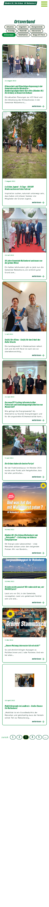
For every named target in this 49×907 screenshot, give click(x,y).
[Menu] (44, 4)
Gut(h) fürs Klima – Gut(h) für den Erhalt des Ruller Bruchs (22, 340)
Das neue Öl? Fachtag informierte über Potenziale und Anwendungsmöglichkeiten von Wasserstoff (24, 404)
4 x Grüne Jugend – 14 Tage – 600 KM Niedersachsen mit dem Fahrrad (19, 188)
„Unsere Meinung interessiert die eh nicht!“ (22, 645)
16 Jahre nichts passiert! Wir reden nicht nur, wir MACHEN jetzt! (24, 588)
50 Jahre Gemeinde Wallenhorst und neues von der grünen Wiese (23, 261)
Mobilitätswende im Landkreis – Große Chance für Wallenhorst (23, 707)
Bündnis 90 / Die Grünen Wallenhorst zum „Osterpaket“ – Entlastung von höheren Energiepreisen (21, 537)
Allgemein (23, 27)
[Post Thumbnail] (24, 61)
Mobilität (23, 31)
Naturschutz (36, 31)
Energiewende (37, 27)
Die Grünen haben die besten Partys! (19, 463)
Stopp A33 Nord (39, 35)
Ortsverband (9, 35)
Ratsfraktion (23, 35)
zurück (5, 737)
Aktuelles (10, 27)
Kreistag (11, 31)
